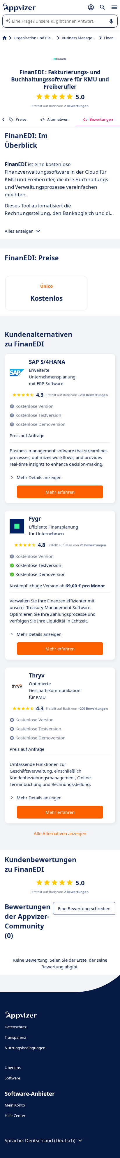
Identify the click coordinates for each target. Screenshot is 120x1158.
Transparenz (15, 1037)
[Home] (4, 38)
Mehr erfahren (60, 492)
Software (12, 1078)
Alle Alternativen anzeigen (60, 833)
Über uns (13, 1067)
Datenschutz (16, 1026)
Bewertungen (101, 119)
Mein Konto (15, 1105)
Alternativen (57, 119)
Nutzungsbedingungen (25, 1047)
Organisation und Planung (34, 37)
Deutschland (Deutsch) (50, 1140)
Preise (21, 119)
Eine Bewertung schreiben (84, 908)
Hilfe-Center (15, 1115)
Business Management (79, 37)
